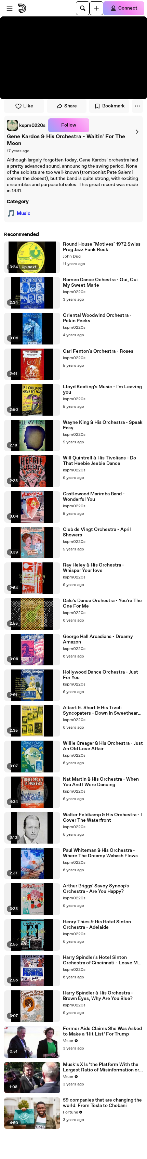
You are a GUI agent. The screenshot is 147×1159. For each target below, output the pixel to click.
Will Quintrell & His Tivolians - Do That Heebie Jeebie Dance (99, 460)
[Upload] (96, 8)
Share (70, 106)
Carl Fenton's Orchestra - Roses (98, 351)
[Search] (83, 8)
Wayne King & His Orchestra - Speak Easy (103, 425)
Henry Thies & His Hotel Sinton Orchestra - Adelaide (97, 924)
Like (28, 106)
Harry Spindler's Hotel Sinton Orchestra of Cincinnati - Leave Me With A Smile (102, 960)
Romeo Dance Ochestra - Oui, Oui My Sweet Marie (100, 282)
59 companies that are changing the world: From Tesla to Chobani (102, 1102)
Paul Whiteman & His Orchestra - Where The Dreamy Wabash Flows (100, 853)
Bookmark (113, 106)
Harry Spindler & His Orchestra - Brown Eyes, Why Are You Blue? (98, 995)
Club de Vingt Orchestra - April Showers (97, 532)
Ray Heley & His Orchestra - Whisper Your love (93, 567)
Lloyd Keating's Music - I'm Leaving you (102, 389)
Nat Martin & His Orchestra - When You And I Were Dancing (101, 782)
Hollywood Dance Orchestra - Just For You (100, 674)
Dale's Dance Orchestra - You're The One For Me (102, 603)
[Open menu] (9, 8)
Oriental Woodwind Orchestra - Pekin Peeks (97, 318)
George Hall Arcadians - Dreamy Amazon (98, 639)
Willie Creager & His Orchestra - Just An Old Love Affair (103, 746)
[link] (26, 125)
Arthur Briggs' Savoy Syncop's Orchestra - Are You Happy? (96, 888)
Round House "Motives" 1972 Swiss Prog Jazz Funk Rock (102, 247)
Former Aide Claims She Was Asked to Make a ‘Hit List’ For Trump (102, 1031)
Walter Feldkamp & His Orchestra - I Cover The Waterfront (102, 817)
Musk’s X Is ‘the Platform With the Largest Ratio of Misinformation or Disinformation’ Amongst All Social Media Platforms (102, 1067)
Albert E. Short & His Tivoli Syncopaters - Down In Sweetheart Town (101, 710)
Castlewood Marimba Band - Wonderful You (94, 496)
